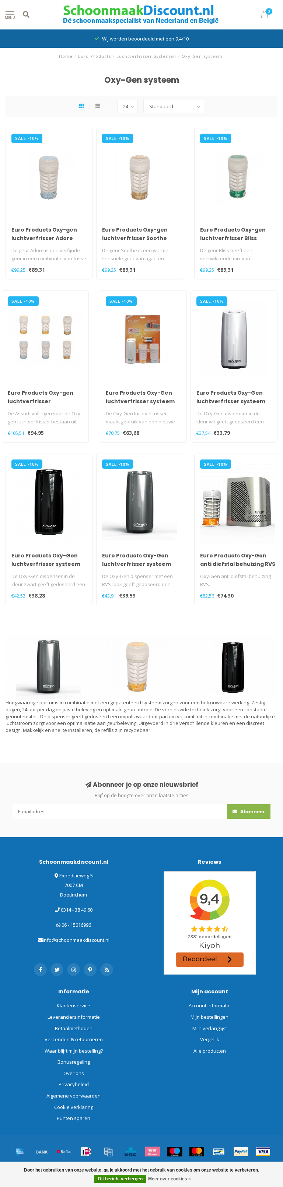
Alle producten (209, 1050)
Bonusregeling (73, 1062)
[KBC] (130, 1151)
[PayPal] (241, 1151)
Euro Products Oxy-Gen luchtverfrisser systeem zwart (45, 564)
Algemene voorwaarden (73, 1095)
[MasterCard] (197, 1151)
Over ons (73, 1073)
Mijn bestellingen (209, 1017)
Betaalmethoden (73, 1028)
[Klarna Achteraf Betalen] (152, 1151)
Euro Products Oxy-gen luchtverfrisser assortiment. (40, 401)
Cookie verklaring (73, 1107)
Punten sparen (73, 1118)
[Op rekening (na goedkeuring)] (108, 1151)
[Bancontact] (219, 1151)
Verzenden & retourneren (74, 1039)
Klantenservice (73, 1005)
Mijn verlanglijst (209, 1028)
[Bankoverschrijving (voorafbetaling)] (42, 1151)
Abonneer (252, 811)
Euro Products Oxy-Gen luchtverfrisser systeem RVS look (136, 564)
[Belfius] (64, 1151)
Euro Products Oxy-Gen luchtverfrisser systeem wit (140, 401)
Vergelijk (209, 1039)
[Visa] (263, 1151)
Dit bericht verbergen (120, 1178)
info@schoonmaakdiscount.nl (76, 940)
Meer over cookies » (169, 1178)
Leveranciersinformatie (74, 1017)
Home (66, 56)
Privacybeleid (74, 1084)
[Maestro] (174, 1151)
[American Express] (20, 1151)
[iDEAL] (86, 1151)
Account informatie (210, 1005)
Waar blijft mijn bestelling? (74, 1050)
